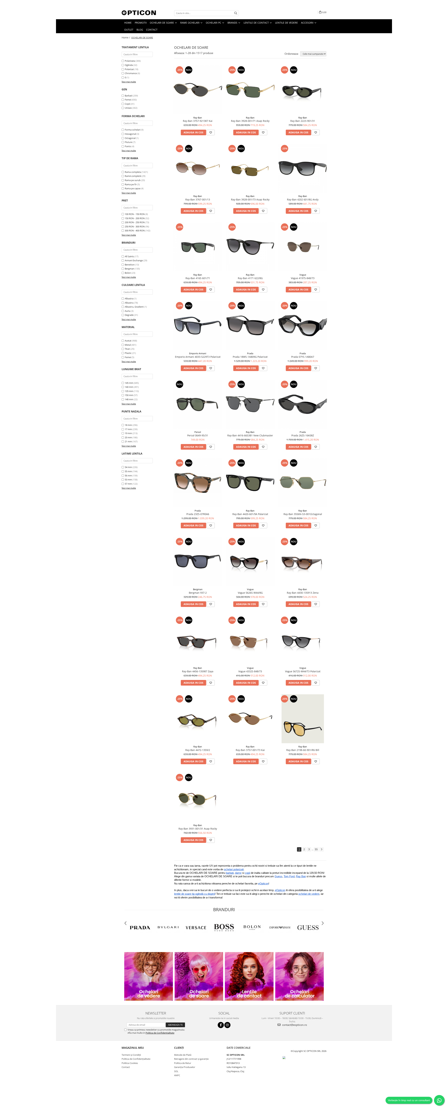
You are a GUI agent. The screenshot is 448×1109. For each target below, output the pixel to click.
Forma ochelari (132, 129)
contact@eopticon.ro (294, 1025)
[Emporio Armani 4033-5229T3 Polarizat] (197, 325)
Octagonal (130, 138)
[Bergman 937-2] (197, 561)
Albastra (129, 298)
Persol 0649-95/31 (197, 435)
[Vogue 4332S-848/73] (250, 640)
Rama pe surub (133, 180)
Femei (128, 99)
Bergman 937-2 (198, 592)
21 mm (128, 441)
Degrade (129, 314)
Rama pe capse (132, 188)
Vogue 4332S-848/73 (250, 671)
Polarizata (130, 60)
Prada (250, 353)
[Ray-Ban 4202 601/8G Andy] (302, 168)
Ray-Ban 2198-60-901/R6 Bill (302, 750)
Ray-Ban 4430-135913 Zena (302, 592)
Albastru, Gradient (134, 306)
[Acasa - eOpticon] (139, 13)
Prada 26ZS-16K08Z (302, 435)
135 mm (129, 391)
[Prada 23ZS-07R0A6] (197, 482)
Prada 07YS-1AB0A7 (302, 356)
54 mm (128, 467)
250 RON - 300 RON (135, 226)
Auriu (127, 310)
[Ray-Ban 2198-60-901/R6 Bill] (302, 718)
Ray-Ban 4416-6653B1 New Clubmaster (250, 435)
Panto (128, 146)
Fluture (128, 142)
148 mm (129, 399)
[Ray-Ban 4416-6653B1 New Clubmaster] (250, 404)
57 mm (128, 483)
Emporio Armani (197, 353)
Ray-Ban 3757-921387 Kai (197, 121)
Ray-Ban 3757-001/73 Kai (250, 750)
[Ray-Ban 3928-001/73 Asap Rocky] (250, 168)
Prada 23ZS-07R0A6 (197, 514)
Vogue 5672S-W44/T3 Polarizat (302, 671)
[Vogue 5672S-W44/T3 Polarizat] (302, 640)
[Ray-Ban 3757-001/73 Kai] (250, 718)
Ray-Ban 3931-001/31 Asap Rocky (197, 828)
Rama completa (133, 172)
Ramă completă (133, 176)
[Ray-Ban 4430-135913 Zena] (302, 561)
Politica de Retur (182, 1063)
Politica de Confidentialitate (160, 1032)
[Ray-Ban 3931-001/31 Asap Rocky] (197, 797)
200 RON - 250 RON (135, 222)
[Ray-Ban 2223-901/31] (302, 89)
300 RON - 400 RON (135, 230)
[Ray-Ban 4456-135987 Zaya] (197, 640)
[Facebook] (221, 1025)
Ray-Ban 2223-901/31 (302, 121)
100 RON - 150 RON (135, 214)
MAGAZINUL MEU (133, 1047)
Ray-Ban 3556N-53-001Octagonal (303, 514)
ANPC (177, 1075)
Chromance (131, 73)
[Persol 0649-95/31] (197, 404)
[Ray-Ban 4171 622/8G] (250, 246)
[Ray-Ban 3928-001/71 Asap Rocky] (250, 89)
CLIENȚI (179, 1047)
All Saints (129, 256)
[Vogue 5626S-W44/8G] (250, 561)
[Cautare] (236, 13)
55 (316, 849)
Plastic (128, 353)
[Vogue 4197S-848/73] (302, 246)
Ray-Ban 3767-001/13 (197, 199)
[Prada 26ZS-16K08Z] (302, 404)
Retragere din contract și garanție (191, 1058)
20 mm (128, 437)
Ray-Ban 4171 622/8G (250, 278)
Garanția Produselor (184, 1067)
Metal (128, 344)
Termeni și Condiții (131, 1054)
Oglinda (129, 65)
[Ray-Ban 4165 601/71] (197, 246)
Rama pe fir (131, 184)
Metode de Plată (182, 1054)
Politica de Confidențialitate (136, 1058)
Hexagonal (130, 133)
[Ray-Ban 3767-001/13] (197, 168)
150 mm (129, 395)
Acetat (128, 340)
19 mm (128, 433)
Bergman (129, 268)
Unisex (128, 107)
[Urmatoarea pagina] (321, 849)
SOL (176, 1071)
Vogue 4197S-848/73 (302, 278)
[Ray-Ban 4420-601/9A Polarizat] (250, 482)
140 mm (129, 386)
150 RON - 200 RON (135, 218)
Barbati (128, 95)
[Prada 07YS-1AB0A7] (302, 325)
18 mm (128, 425)
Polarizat (129, 69)
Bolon (128, 272)
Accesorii (307, 22)
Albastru (129, 302)
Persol (197, 432)
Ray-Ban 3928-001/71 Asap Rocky (250, 121)
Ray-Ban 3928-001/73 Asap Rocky (250, 199)
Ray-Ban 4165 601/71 (198, 278)
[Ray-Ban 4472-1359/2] (197, 718)
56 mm (128, 475)
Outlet (128, 29)
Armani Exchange (134, 260)
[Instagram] (227, 1025)
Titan (127, 348)
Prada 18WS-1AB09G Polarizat (250, 356)
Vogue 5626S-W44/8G (250, 592)
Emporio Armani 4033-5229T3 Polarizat (197, 356)
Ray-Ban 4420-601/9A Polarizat (250, 514)
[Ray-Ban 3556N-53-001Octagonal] (302, 482)
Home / (126, 37)
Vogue (302, 274)
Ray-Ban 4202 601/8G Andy (302, 199)
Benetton (130, 264)
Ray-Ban (197, 117)
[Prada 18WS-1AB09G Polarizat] (250, 325)
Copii (127, 103)
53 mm (128, 479)
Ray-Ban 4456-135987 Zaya (197, 671)
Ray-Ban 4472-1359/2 (197, 750)
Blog (139, 29)
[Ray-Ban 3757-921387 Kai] (197, 89)
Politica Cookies (130, 1063)
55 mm (128, 471)
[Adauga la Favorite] (211, 132)
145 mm (129, 382)
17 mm (128, 429)
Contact (152, 29)
